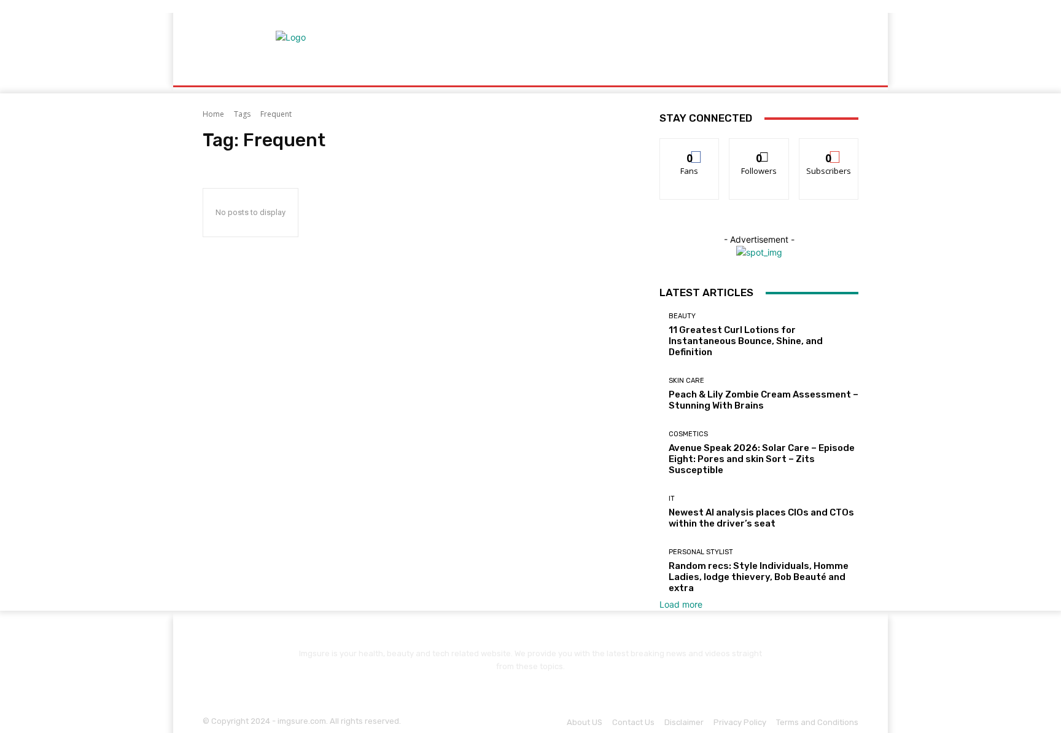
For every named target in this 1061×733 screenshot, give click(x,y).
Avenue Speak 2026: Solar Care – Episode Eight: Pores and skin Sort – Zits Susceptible (762, 459)
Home (213, 114)
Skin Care (686, 380)
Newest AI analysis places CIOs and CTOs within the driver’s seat (761, 518)
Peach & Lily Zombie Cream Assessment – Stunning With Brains (763, 400)
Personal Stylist (701, 552)
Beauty (682, 316)
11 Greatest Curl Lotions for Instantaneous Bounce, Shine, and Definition (746, 341)
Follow (759, 147)
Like (690, 147)
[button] (844, 71)
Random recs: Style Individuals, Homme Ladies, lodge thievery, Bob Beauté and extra (759, 577)
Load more (680, 604)
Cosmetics (688, 434)
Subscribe (829, 147)
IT (672, 498)
